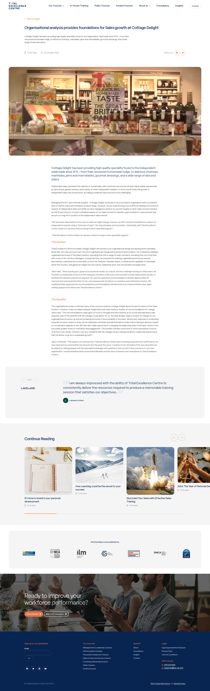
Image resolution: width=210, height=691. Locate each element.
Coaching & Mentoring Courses (95, 662)
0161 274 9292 (169, 665)
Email (26, 648)
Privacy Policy (167, 651)
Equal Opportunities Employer (174, 648)
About (135, 648)
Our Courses (55, 5)
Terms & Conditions (170, 655)
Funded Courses (124, 5)
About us (143, 5)
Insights (179, 5)
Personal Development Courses (95, 655)
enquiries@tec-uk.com (173, 668)
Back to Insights (33, 19)
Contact (136, 658)
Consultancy (162, 5)
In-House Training (79, 5)
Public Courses (102, 5)
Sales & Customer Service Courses (97, 658)
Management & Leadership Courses (97, 648)
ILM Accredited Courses (92, 651)
